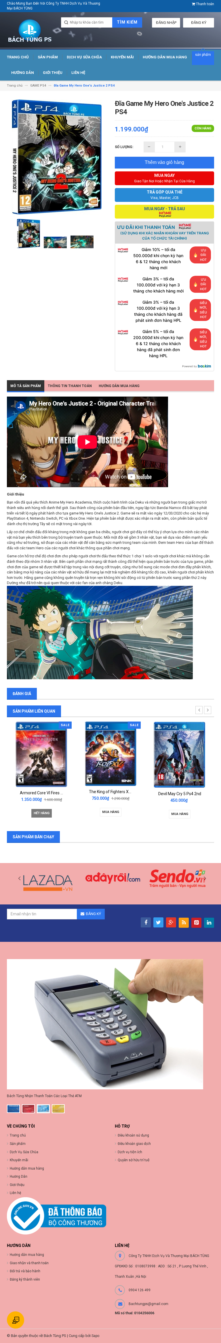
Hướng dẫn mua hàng (119, 386)
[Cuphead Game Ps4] (179, 753)
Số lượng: (124, 147)
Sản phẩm (18, 1144)
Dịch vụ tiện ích (130, 1152)
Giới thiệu (17, 1185)
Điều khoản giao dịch (134, 1144)
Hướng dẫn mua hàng (27, 1255)
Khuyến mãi (19, 1160)
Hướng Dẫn (18, 1176)
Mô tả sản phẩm (25, 386)
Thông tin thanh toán (70, 386)
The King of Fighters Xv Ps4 (44, 791)
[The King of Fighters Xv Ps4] (41, 753)
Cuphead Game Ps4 (180, 792)
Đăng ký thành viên (25, 1279)
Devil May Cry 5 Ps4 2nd (110, 793)
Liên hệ (15, 1193)
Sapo (95, 1336)
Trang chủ (18, 1135)
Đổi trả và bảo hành (25, 1271)
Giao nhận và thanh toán (29, 1263)
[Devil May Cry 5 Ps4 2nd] (110, 754)
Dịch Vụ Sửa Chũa (24, 1152)
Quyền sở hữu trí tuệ (134, 1160)
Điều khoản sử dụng (133, 1135)
